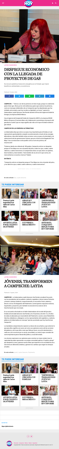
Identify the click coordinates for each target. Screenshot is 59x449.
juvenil (16, 352)
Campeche (21, 443)
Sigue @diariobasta (7, 426)
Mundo (30, 443)
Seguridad (34, 443)
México (26, 443)
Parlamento (31, 352)
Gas (15, 177)
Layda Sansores (21, 177)
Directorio (16, 443)
